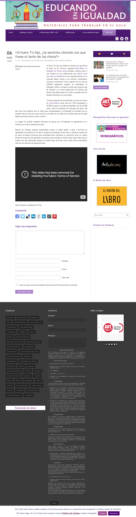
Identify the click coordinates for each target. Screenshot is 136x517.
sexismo (10, 390)
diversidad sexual (13, 356)
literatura (37, 371)
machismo (27, 376)
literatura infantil (13, 376)
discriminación (12, 351)
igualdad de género (14, 371)
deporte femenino (22, 337)
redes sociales (36, 385)
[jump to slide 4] (114, 344)
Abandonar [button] (114, 513)
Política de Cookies (71, 513)
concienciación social (28, 60)
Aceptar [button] (102, 513)
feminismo (11, 366)
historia (21, 366)
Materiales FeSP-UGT (49, 32)
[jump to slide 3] (111, 344)
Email (64, 269)
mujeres (37, 376)
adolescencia (22, 317)
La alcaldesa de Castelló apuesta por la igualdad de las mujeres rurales (117, 77)
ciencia (32, 322)
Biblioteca (70, 32)
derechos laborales (14, 347)
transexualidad (60, 60)
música (18, 381)
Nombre (65, 261)
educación (27, 356)
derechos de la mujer (14, 342)
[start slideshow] (103, 344)
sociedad (20, 390)
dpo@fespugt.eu (55, 378)
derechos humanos (33, 342)
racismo (10, 385)
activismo (10, 317)
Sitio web (65, 277)
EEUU (37, 60)
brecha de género (19, 322)
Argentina (34, 317)
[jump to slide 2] (109, 344)
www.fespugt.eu (60, 373)
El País (39, 205)
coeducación (11, 327)
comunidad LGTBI (26, 327)
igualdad (30, 366)
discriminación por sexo (29, 351)
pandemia (28, 381)
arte (8, 322)
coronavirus (11, 332)
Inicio (11, 32)
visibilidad (68, 60)
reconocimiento (22, 385)
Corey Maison (54, 103)
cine (40, 322)
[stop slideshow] (117, 344)
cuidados (22, 332)
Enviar (54, 503)
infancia (28, 371)
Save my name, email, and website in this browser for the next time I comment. (48, 285)
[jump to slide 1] (106, 344)
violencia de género (14, 395)
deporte (9, 337)
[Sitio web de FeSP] (111, 109)
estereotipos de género (28, 361)
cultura (32, 332)
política (38, 381)
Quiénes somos (26, 32)
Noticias (109, 32)
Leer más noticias (101, 87)
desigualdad (29, 347)
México (9, 381)
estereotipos (11, 361)
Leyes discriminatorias (47, 60)
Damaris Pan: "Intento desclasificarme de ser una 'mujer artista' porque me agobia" (117, 65)
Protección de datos (25, 407)
